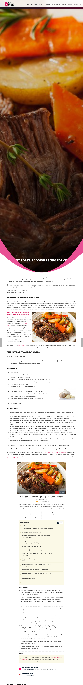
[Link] (9, 3)
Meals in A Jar (22, 345)
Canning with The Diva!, (13, 458)
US (58, 522)
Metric (61, 522)
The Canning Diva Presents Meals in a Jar (55, 452)
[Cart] (80, 4)
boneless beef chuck (20, 389)
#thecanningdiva (56, 669)
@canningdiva (29, 669)
